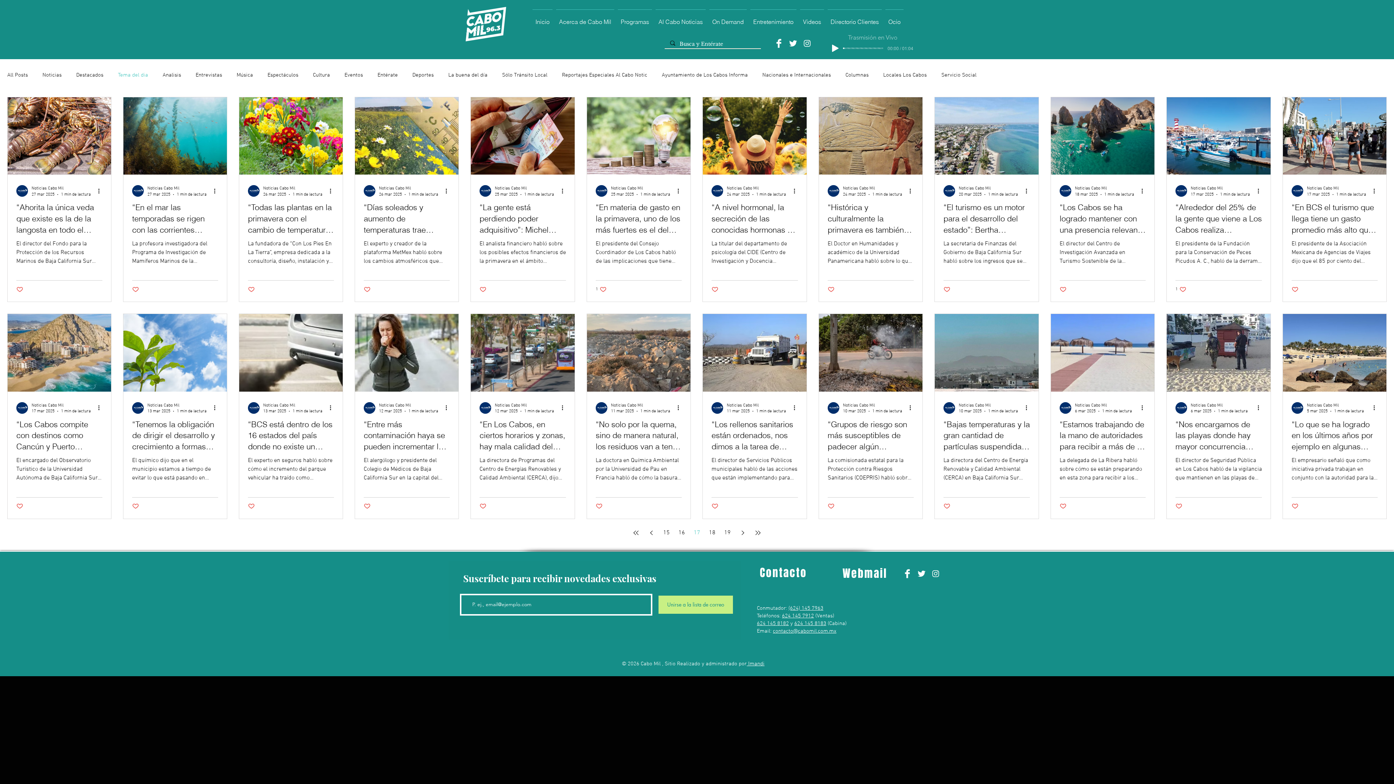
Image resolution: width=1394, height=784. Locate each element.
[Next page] (742, 532)
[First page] (636, 532)
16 (681, 532)
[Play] (835, 48)
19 (727, 532)
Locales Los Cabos (905, 75)
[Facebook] (778, 43)
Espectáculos (283, 75)
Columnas (857, 75)
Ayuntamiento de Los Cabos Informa (705, 75)
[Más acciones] (101, 191)
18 (712, 532)
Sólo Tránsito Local (524, 75)
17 (697, 532)
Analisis (172, 75)
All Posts (17, 75)
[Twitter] (793, 43)
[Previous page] (651, 532)
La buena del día (468, 75)
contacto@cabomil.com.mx (804, 631)
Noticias (52, 75)
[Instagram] (807, 43)
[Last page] (758, 532)
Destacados (89, 75)
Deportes (423, 75)
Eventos (354, 75)
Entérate (388, 75)
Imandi (756, 664)
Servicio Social (959, 75)
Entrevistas (209, 75)
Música (245, 75)
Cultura (321, 75)
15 (666, 532)
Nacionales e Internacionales (796, 75)
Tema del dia (133, 75)
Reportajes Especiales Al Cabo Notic (604, 75)
